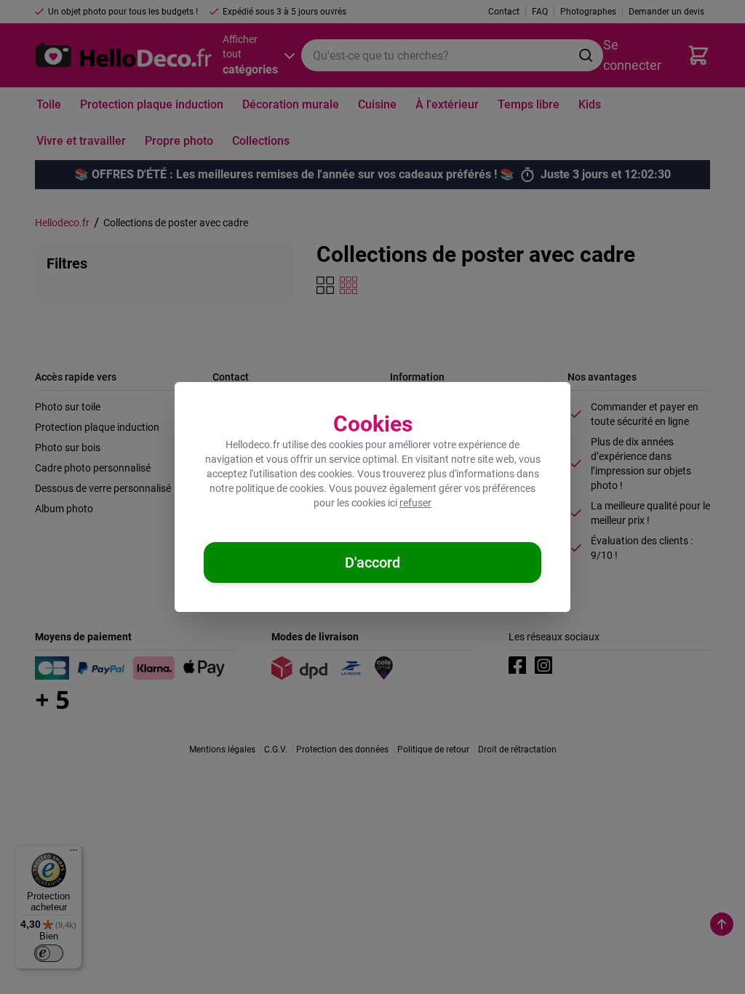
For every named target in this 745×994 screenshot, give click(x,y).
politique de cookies (280, 488)
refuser (415, 503)
